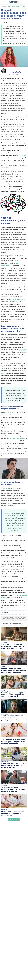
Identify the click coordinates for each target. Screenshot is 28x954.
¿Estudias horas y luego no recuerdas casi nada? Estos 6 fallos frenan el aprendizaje (12, 646)
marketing (22, 349)
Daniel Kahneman (19, 299)
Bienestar (4, 738)
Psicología (4, 642)
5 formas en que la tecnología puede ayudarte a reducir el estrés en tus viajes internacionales (12, 766)
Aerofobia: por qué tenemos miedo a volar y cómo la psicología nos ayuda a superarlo (14, 718)
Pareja (3, 690)
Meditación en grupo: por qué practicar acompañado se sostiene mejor (12, 813)
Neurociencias (5, 6)
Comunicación (5, 666)
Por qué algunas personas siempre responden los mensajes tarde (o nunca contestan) (13, 670)
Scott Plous (5, 488)
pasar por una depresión (17, 438)
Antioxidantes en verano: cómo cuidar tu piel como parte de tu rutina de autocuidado (13, 742)
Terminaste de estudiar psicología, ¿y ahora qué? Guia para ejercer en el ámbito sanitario (13, 789)
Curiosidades (5, 714)
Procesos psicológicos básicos (17, 6)
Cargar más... (14, 819)
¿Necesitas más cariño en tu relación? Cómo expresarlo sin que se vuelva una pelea (12, 694)
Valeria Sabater (16, 71)
